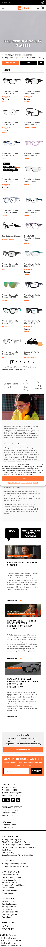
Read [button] (8, 63)
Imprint (35, 483)
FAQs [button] (28, 63)
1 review (5, 130)
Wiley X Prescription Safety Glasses (16, 842)
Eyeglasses (8, 922)
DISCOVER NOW (23, 749)
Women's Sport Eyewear (12, 877)
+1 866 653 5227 (8, 2)
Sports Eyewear (10, 871)
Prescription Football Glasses (13, 885)
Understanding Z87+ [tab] (11, 385)
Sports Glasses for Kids (11, 880)
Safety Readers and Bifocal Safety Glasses (18, 855)
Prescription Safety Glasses (13, 839)
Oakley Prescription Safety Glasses (16, 845)
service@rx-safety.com (12, 792)
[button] (43, 464)
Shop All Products (15, 367)
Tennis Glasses (8, 893)
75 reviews (6, 99)
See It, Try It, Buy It (9, 815)
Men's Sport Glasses (10, 874)
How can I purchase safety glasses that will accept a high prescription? (23, 683)
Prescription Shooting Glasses (14, 863)
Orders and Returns (10, 810)
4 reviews (27, 99)
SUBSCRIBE (36, 771)
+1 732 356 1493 (10, 790)
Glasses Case (7, 909)
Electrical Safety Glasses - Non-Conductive (19, 847)
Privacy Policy (7, 827)
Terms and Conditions (10, 825)
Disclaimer (8, 929)
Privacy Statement (27, 483)
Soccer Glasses (8, 888)
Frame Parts (7, 917)
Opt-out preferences (14, 483)
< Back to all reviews (8, 938)
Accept (23, 479)
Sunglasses (8, 860)
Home (4, 367)
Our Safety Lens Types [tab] (26, 386)
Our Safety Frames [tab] (38, 385)
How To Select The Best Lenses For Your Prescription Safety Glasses (21, 624)
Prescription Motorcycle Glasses (15, 866)
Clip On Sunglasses (9, 914)
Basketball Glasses (9, 890)
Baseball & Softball (9, 882)
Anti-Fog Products (9, 906)
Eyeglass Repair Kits (10, 912)
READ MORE (13, 600)
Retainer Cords (8, 901)
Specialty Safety (8, 852)
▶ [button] (41, 62)
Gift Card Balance (9, 813)
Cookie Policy (8, 934)
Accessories (9, 898)
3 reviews (5, 187)
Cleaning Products (9, 904)
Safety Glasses (30, 367)
